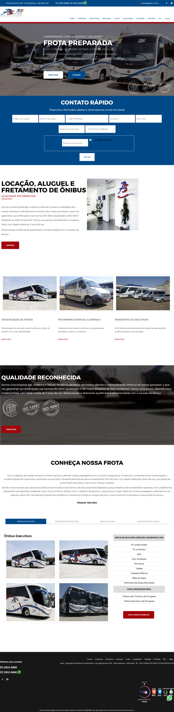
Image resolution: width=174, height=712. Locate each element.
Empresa (82, 19)
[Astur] (12, 16)
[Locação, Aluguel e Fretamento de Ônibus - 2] (83, 578)
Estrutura (94, 19)
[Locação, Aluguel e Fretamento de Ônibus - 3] (30, 621)
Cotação (140, 19)
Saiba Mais (53, 75)
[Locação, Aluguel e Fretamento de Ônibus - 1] (30, 578)
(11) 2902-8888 (76, 3)
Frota (117, 19)
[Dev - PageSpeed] (165, 692)
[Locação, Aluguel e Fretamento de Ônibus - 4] (83, 621)
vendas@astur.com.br (150, 3)
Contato (152, 19)
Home (72, 19)
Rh (160, 19)
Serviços (107, 19)
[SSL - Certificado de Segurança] (171, 692)
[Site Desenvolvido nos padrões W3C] (154, 692)
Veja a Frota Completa (138, 615)
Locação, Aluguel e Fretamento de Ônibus (43, 187)
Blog (167, 19)
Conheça (10, 245)
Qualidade (128, 19)
